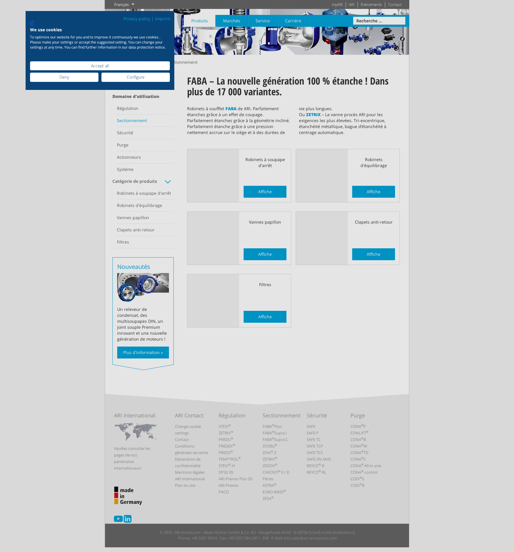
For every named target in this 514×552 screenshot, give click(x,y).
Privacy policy (136, 18)
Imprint (162, 18)
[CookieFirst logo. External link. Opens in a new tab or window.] (32, 23)
